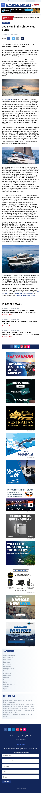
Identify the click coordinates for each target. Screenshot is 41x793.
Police (5, 682)
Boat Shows (7, 660)
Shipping (6, 686)
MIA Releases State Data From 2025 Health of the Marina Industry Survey (18, 711)
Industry (6, 671)
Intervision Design (22, 788)
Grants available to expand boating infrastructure (19, 704)
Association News (9, 655)
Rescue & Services (9, 684)
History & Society (8, 668)
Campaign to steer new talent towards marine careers (17, 715)
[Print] (22, 38)
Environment (7, 664)
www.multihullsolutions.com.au (25, 295)
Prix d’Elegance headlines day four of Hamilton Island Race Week (18, 701)
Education (6, 662)
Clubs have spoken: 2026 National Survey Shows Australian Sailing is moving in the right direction (18, 707)
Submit (6, 782)
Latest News (7, 675)
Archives (15, 1)
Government (7, 666)
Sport (5, 689)
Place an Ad (30, 1)
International (7, 673)
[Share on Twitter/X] (13, 38)
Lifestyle (6, 677)
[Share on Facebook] (8, 38)
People (5, 680)
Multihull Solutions (7, 99)
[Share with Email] (17, 38)
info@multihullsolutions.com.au (24, 293)
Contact (22, 1)
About (9, 1)
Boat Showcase (8, 657)
